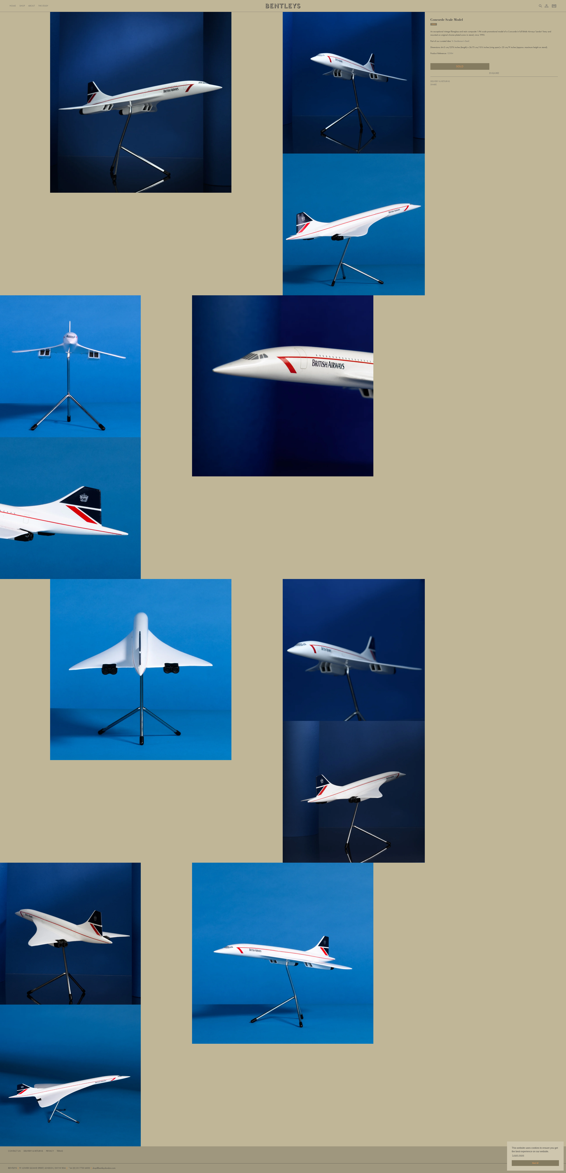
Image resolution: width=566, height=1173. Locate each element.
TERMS (60, 1150)
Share (433, 84)
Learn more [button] (518, 1155)
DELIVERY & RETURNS (440, 81)
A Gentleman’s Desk (460, 41)
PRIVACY (50, 1150)
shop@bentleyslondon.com (104, 1168)
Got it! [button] (535, 1163)
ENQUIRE (494, 73)
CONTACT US (14, 1150)
